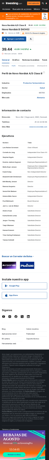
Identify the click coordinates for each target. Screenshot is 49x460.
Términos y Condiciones (10, 429)
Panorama (5, 66)
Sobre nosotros (32, 329)
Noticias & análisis (30, 60)
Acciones (6, 9)
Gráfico (15, 60)
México (37, 9)
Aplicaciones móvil (9, 334)
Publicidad (30, 334)
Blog (3, 329)
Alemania (41, 98)
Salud (42, 88)
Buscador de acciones (22, 9)
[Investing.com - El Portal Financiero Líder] (14, 3)
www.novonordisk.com (38, 127)
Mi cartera (6, 339)
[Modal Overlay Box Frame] (22, 445)
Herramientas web (9, 344)
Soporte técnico (32, 339)
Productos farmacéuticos (34, 83)
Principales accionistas (26, 66)
